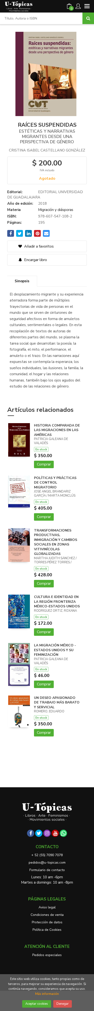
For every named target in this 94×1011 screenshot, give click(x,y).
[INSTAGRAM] (47, 833)
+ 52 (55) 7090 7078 (47, 855)
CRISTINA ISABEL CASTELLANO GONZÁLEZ (47, 150)
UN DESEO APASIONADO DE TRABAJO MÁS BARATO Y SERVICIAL (57, 702)
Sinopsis (22, 281)
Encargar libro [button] (35, 260)
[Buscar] (88, 18)
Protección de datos (47, 922)
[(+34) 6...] (63, 833)
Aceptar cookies (36, 1004)
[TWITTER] (38, 833)
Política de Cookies (47, 929)
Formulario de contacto (47, 870)
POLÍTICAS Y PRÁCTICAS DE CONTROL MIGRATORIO (55, 483)
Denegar (62, 1004)
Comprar (44, 464)
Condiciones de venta (47, 915)
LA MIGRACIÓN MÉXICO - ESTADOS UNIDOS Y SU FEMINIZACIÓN (55, 650)
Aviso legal (47, 907)
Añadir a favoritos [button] (38, 246)
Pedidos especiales (47, 955)
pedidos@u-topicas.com (47, 862)
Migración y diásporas (55, 209)
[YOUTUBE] (55, 833)
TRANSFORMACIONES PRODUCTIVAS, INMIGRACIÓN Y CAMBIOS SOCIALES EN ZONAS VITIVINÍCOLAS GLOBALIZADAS (55, 542)
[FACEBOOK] (30, 833)
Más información (47, 994)
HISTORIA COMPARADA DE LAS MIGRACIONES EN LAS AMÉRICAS (57, 430)
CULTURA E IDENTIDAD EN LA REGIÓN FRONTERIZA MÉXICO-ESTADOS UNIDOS (57, 602)
